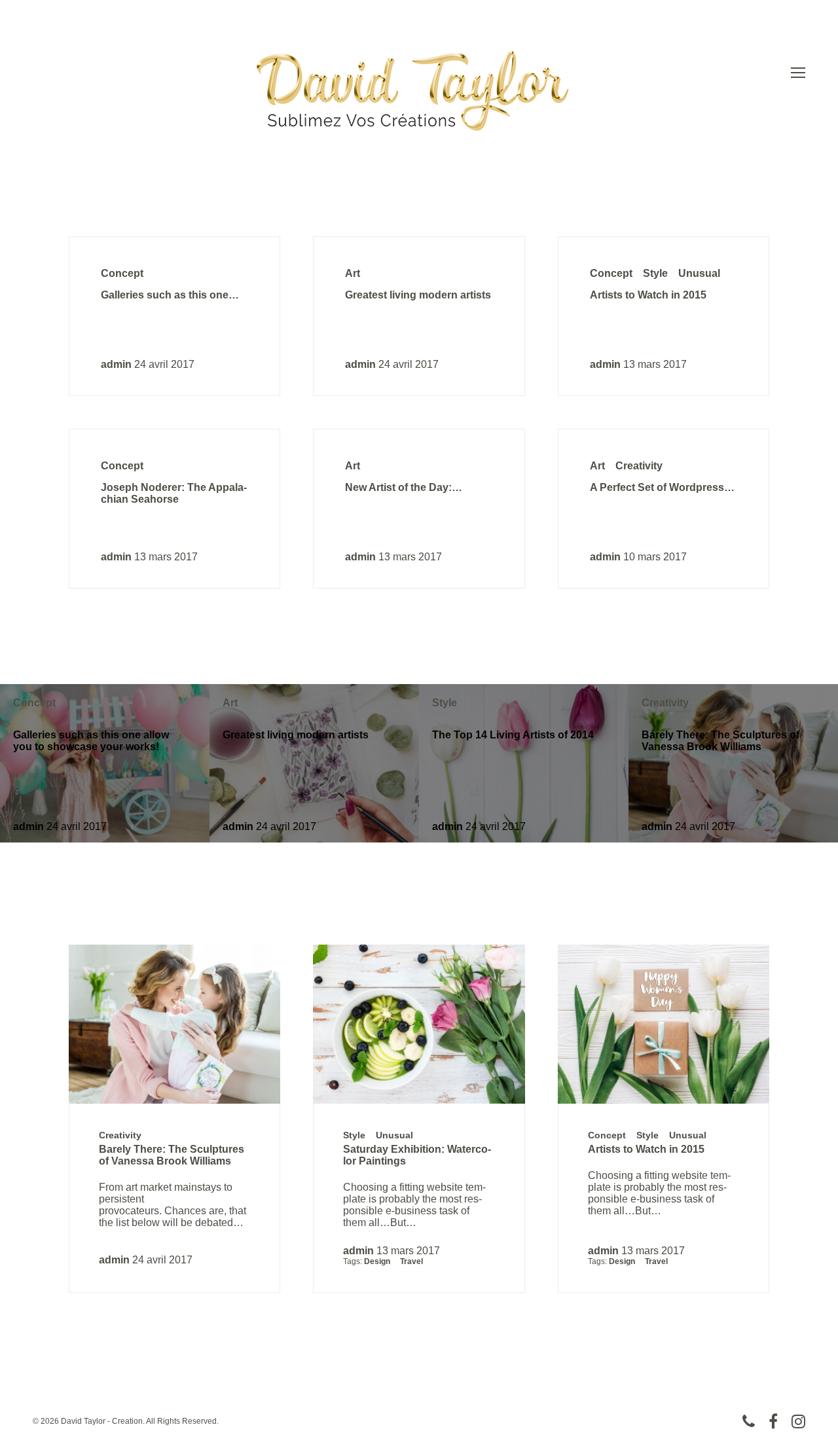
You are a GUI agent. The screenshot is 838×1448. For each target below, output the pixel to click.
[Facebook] (773, 1421)
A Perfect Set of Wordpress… (662, 487)
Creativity (639, 465)
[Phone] (748, 1421)
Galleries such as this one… (170, 294)
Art (352, 273)
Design (377, 1261)
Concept (122, 273)
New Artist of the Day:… (403, 487)
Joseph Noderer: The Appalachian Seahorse (174, 493)
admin (116, 364)
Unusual (699, 273)
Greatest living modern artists (418, 294)
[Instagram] (798, 1421)
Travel (411, 1261)
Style (655, 273)
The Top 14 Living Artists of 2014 (513, 734)
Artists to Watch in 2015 (648, 294)
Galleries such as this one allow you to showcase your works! (91, 740)
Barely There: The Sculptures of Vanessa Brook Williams (720, 740)
